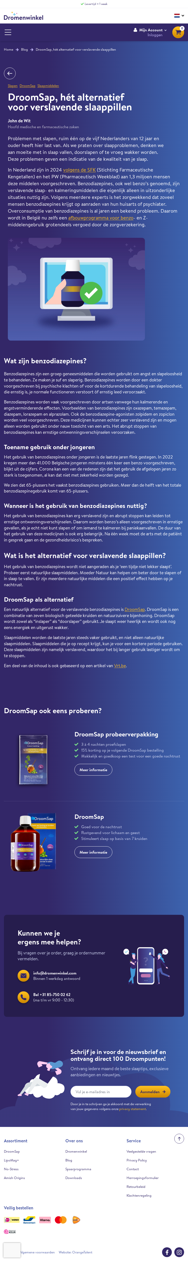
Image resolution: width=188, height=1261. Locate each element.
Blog (24, 49)
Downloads (73, 1177)
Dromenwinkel (76, 1151)
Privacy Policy (137, 1160)
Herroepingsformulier (143, 1177)
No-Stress (11, 1169)
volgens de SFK (79, 169)
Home (8, 49)
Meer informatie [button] (93, 769)
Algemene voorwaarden (37, 1252)
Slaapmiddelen (48, 85)
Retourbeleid (136, 1186)
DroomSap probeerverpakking (116, 734)
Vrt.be (120, 666)
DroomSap (27, 85)
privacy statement (132, 1108)
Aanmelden (150, 1091)
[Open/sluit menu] (8, 32)
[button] (149, 32)
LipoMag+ (11, 1160)
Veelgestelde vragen (141, 1151)
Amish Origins (14, 1177)
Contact (133, 1169)
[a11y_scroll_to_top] (179, 1139)
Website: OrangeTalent (75, 1252)
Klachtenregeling (139, 1195)
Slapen (13, 85)
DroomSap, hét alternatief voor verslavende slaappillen (76, 49)
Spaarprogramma (78, 1169)
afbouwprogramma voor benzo (100, 217)
